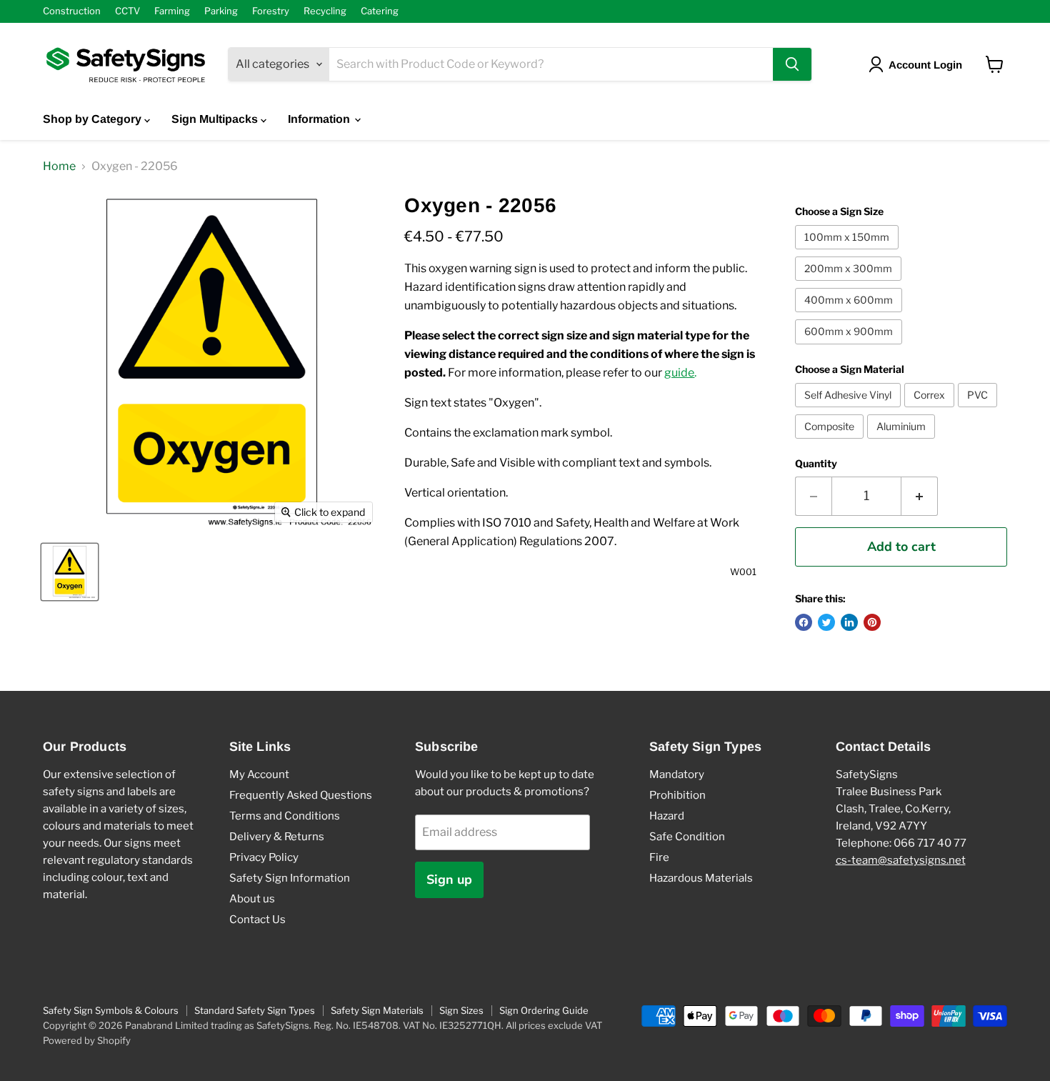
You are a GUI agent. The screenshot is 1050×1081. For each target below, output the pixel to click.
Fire (659, 857)
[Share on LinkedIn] (849, 622)
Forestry (270, 11)
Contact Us (257, 919)
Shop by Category (93, 119)
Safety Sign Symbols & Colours (111, 1010)
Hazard (666, 815)
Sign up (449, 879)
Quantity (816, 463)
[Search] (792, 64)
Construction (72, 11)
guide (679, 372)
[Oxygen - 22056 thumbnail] (69, 572)
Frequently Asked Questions (300, 795)
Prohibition (677, 795)
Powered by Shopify (87, 1040)
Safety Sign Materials (377, 1010)
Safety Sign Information (289, 878)
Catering (380, 11)
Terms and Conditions (284, 815)
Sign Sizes (461, 1010)
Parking (221, 11)
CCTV (127, 11)
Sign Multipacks (216, 119)
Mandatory (676, 774)
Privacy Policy (264, 857)
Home (59, 166)
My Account (259, 774)
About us (252, 898)
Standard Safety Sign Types (254, 1010)
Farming (172, 11)
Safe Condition (687, 836)
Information (320, 119)
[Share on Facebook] (803, 622)
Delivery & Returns (276, 836)
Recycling (325, 11)
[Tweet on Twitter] (826, 622)
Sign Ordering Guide (544, 1010)
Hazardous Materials (701, 878)
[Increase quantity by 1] (919, 496)
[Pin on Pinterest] (872, 622)
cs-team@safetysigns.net (901, 860)
